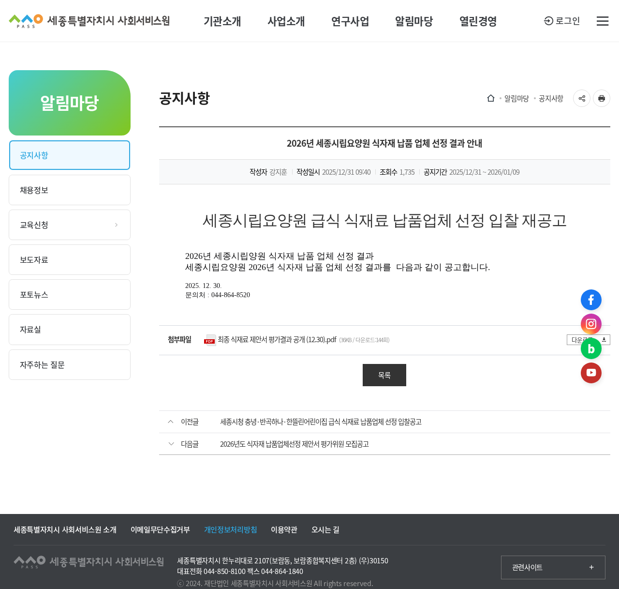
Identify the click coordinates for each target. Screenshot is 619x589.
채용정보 (34, 190)
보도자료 (34, 259)
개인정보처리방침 (230, 529)
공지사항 (34, 155)
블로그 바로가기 (591, 348)
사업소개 (286, 21)
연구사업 (350, 21)
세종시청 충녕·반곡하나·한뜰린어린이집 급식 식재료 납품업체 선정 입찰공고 (320, 421)
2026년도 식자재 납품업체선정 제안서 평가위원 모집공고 (294, 443)
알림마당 (414, 21)
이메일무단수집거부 (160, 529)
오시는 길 (325, 529)
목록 (384, 375)
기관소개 (222, 21)
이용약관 (284, 529)
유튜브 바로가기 (591, 372)
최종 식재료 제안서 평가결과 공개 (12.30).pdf (277, 339)
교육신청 (34, 224)
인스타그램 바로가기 (591, 324)
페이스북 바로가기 (591, 299)
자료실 (30, 329)
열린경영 (478, 21)
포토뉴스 (34, 294)
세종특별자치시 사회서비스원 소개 (65, 529)
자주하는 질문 (42, 364)
